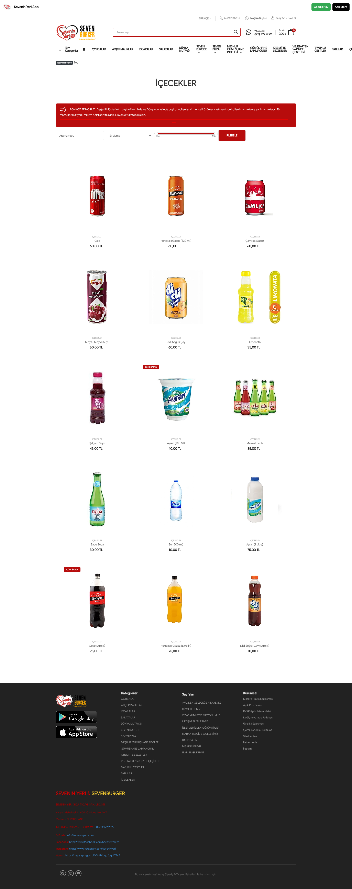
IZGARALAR (146, 49)
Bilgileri (258, 18)
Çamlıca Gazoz (254, 241)
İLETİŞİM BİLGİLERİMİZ (195, 721)
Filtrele (232, 135)
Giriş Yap (280, 18)
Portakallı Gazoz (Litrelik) (176, 645)
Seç (76, 62)
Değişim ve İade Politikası (258, 717)
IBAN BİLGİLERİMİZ (193, 752)
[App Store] (76, 732)
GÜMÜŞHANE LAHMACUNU (258, 49)
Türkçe (204, 18)
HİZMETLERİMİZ (191, 709)
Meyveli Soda (254, 443)
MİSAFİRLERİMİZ (191, 746)
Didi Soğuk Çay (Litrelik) (255, 645)
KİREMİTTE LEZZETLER (279, 49)
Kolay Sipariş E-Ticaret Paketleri (176, 874)
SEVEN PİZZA (216, 48)
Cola (97, 241)
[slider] (156, 133)
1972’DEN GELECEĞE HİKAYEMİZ (201, 702)
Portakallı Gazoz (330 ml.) (176, 241)
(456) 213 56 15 (232, 18)
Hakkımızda (250, 742)
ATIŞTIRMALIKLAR (122, 49)
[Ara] (236, 32)
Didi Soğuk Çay (176, 342)
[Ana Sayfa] (84, 49)
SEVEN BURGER (201, 48)
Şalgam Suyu (97, 443)
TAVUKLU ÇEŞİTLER (320, 49)
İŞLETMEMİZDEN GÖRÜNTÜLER (200, 727)
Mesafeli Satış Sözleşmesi (258, 699)
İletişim (247, 748)
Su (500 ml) (176, 544)
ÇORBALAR (99, 49)
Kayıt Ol (292, 18)
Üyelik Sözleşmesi (253, 723)
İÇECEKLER (97, 236)
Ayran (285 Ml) (176, 443)
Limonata (255, 342)
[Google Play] (76, 717)
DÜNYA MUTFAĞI (184, 49)
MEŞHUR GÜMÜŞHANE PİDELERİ (235, 49)
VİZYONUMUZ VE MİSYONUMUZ (201, 715)
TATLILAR (337, 49)
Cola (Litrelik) (97, 645)
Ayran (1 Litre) (254, 544)
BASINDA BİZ (189, 740)
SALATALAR (166, 49)
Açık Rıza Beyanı (253, 705)
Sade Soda (97, 544)
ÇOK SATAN (151, 367)
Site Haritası (250, 736)
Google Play (321, 7)
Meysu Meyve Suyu (97, 342)
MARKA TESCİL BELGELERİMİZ (200, 734)
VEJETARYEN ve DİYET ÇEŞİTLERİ (300, 49)
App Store (341, 7)
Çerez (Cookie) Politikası (258, 730)
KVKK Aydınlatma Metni (257, 711)
